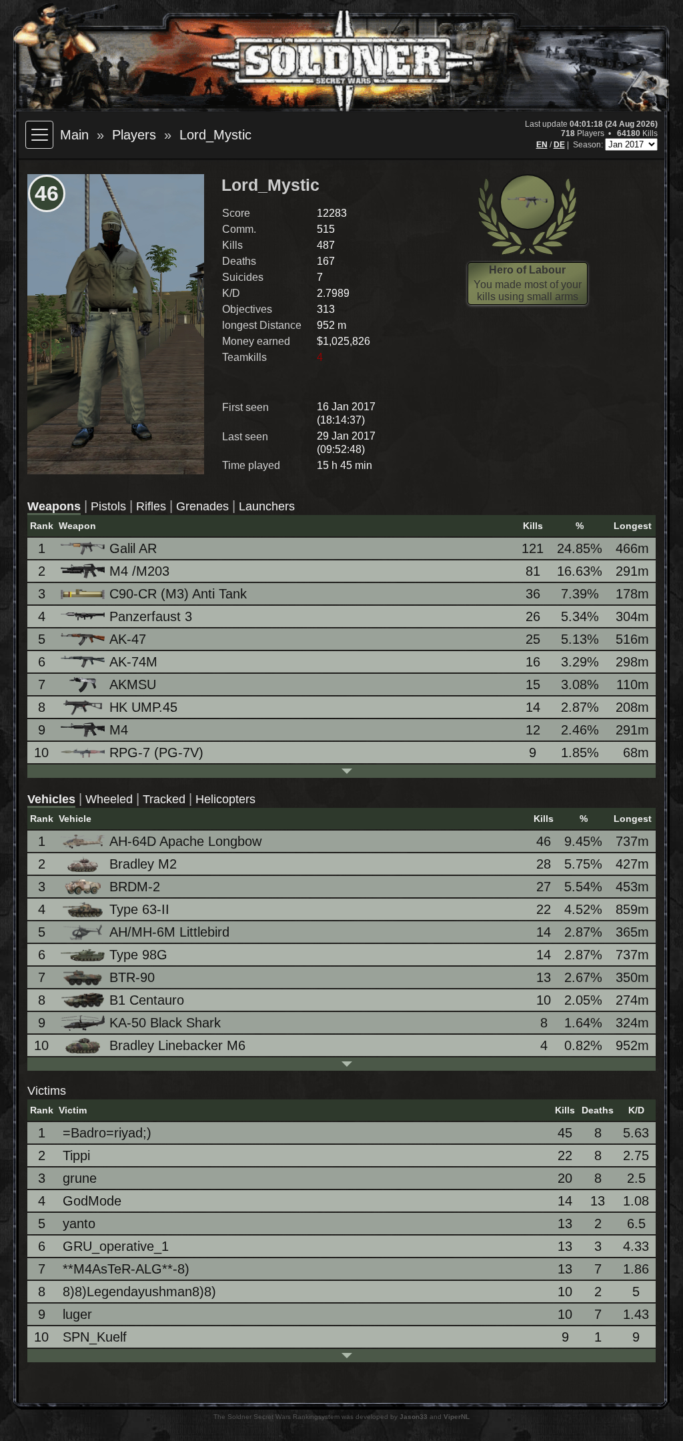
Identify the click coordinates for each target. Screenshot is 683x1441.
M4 (118, 730)
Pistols (108, 506)
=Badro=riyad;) (107, 1132)
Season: (589, 144)
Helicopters (225, 799)
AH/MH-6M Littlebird (169, 932)
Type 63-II (139, 909)
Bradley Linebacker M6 (177, 1045)
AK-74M (133, 661)
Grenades (202, 506)
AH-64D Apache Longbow (185, 841)
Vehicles (51, 799)
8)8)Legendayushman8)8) (139, 1291)
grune (80, 1178)
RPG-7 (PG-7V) (156, 752)
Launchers (267, 506)
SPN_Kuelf (95, 1337)
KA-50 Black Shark (165, 1022)
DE (559, 144)
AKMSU (132, 684)
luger (77, 1314)
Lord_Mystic (215, 134)
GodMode (92, 1200)
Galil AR (133, 548)
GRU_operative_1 (116, 1246)
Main (74, 134)
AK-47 (127, 639)
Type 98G (138, 954)
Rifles (151, 506)
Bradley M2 (143, 864)
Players (134, 134)
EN (542, 144)
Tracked (164, 799)
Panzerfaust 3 (150, 616)
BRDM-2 (134, 886)
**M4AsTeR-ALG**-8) (126, 1269)
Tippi (76, 1155)
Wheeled (109, 799)
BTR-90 (132, 977)
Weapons (54, 506)
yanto (79, 1223)
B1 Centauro (146, 1000)
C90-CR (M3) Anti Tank (178, 593)
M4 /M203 (139, 571)
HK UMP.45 (143, 707)
